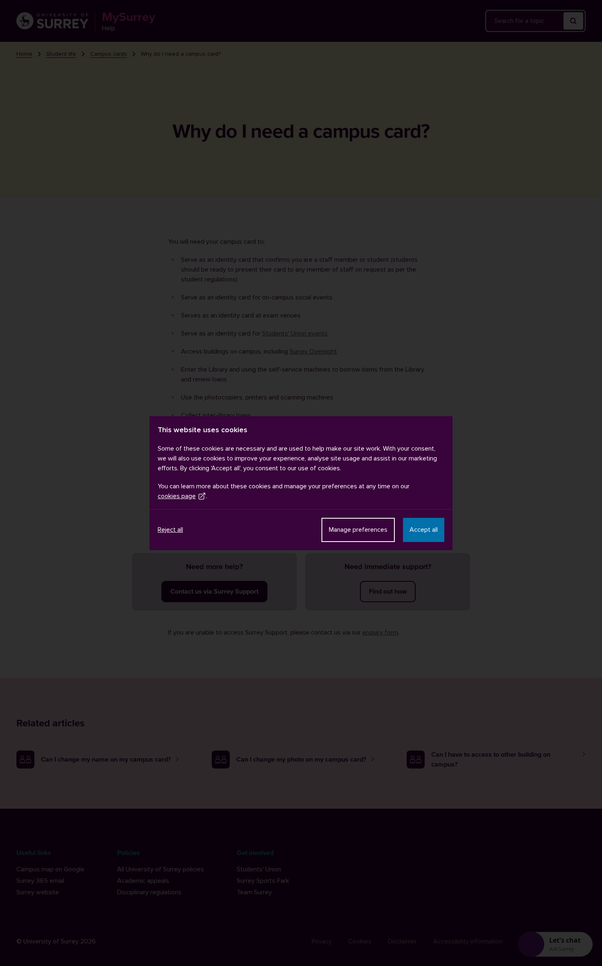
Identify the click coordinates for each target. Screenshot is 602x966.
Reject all (170, 530)
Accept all (424, 530)
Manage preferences (358, 530)
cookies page (177, 496)
